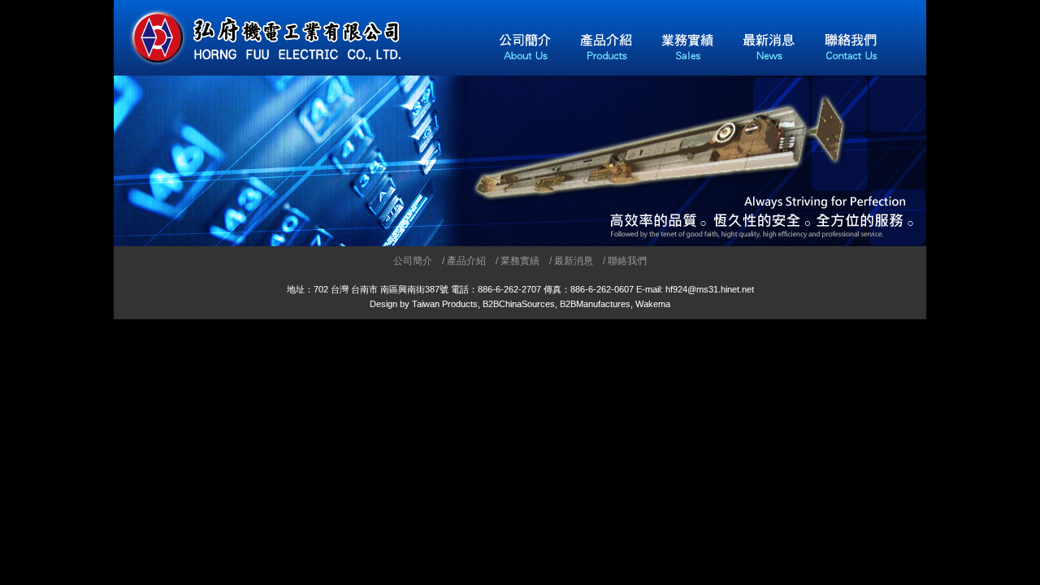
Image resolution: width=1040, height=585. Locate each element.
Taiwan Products (445, 304)
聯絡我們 (627, 260)
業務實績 (520, 260)
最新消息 (573, 260)
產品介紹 (466, 260)
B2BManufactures (595, 304)
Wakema (652, 304)
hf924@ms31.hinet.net (709, 289)
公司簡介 (412, 260)
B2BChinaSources (519, 304)
